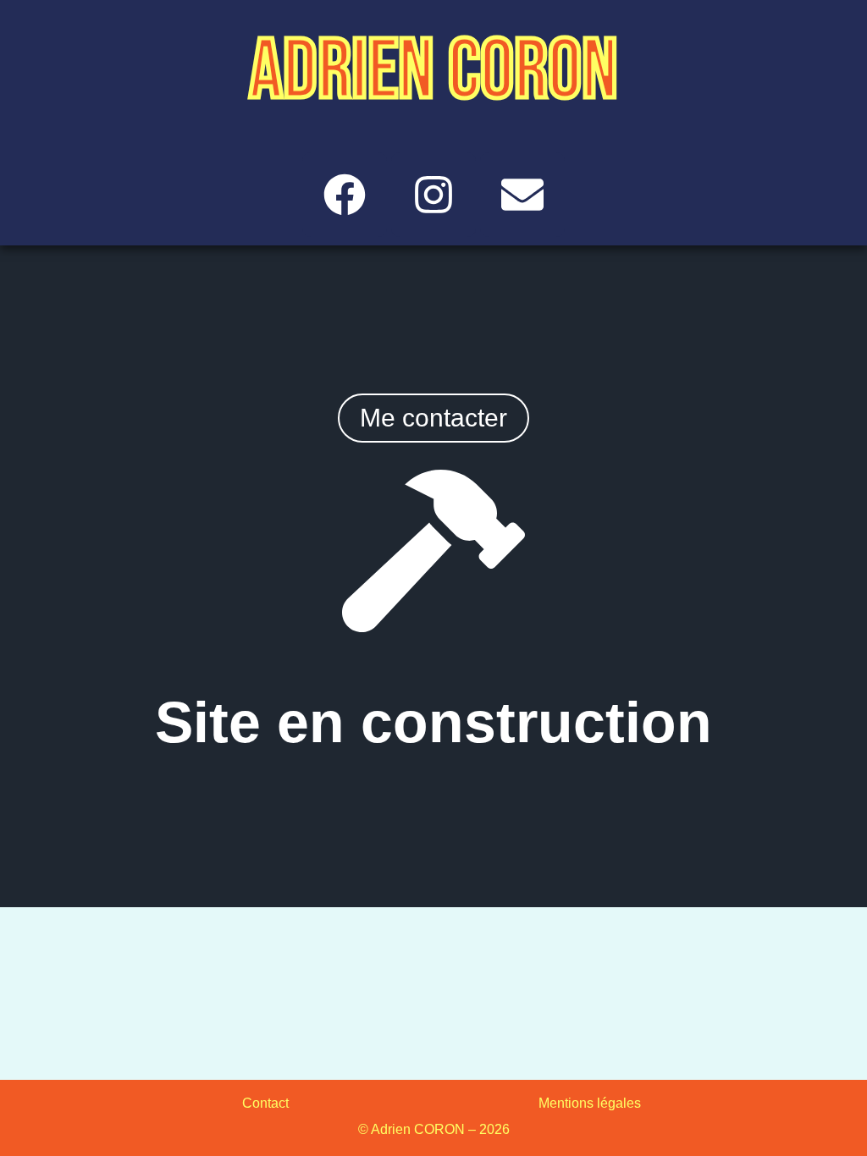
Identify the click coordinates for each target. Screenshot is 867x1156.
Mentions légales (589, 1103)
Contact (265, 1103)
